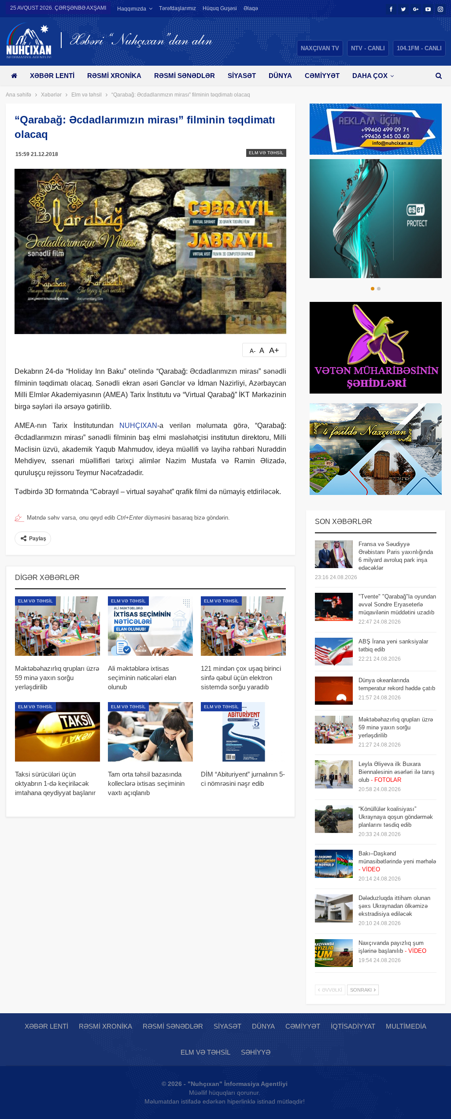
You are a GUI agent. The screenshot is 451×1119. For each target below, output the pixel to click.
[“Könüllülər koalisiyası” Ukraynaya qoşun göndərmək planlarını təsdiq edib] (334, 819)
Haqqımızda (131, 9)
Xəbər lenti (52, 75)
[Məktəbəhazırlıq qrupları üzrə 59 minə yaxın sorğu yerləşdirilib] (57, 626)
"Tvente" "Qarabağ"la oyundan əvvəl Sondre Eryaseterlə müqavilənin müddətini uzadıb (397, 604)
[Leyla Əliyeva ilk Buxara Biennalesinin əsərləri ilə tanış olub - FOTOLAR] (334, 774)
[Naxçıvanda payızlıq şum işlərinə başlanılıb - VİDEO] (334, 953)
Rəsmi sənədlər (184, 75)
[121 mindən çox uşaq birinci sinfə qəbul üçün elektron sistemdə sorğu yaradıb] (243, 626)
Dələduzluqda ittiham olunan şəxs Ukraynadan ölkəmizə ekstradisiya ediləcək (394, 906)
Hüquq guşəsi (220, 8)
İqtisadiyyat (353, 1026)
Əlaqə (251, 8)
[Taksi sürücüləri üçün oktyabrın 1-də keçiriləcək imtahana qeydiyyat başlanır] (57, 732)
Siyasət (242, 75)
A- (252, 351)
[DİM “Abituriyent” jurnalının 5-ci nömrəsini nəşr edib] (243, 732)
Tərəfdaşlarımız (177, 8)
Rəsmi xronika (114, 75)
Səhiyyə (255, 1052)
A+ (274, 350)
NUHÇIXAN (138, 425)
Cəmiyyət (322, 75)
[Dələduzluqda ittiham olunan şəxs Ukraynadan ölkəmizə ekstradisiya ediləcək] (334, 908)
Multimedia (406, 1026)
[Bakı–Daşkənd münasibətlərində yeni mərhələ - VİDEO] (334, 864)
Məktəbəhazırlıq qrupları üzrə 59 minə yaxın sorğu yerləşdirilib (396, 727)
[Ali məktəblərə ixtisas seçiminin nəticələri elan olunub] (150, 626)
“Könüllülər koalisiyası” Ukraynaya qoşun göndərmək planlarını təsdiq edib (396, 817)
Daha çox (370, 75)
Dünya (280, 75)
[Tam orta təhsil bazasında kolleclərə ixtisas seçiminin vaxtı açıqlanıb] (150, 732)
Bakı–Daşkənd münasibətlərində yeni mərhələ (397, 861)
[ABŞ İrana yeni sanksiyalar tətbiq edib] (334, 652)
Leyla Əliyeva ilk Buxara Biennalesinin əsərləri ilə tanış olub (397, 772)
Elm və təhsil (266, 152)
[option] (375, 218)
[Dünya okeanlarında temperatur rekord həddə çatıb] (334, 691)
